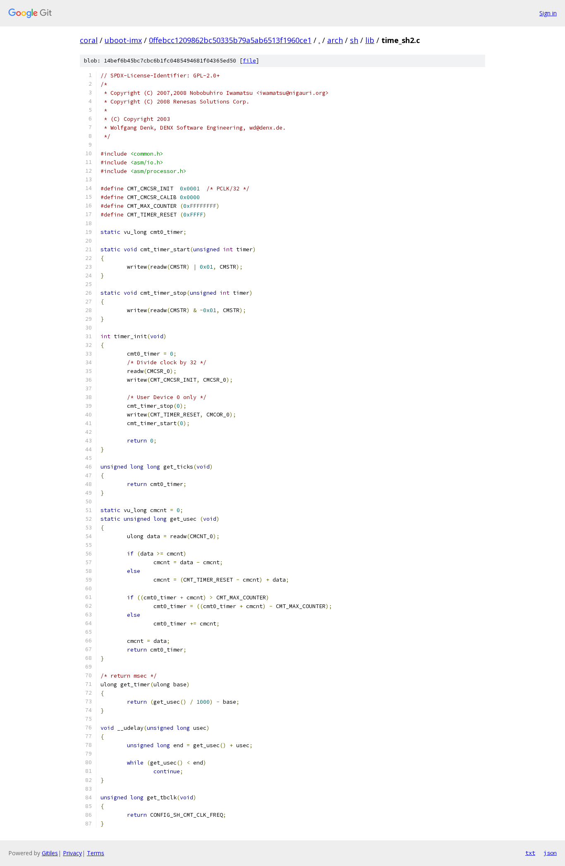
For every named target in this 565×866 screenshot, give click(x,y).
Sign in (548, 13)
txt (530, 852)
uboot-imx (123, 40)
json (550, 852)
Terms (95, 853)
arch (335, 40)
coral (89, 40)
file (249, 60)
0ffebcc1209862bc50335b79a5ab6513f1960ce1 (230, 40)
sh (354, 40)
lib (369, 40)
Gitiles (50, 853)
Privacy (72, 853)
